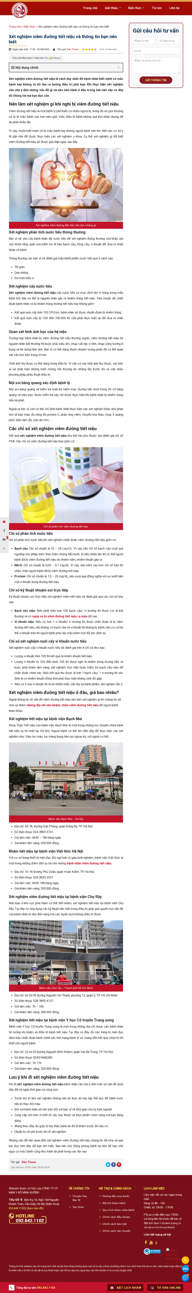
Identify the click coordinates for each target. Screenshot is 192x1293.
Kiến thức (135, 8)
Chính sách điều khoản (116, 1216)
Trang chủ (90, 8)
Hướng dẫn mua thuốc (116, 1196)
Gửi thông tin (155, 80)
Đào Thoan (72, 49)
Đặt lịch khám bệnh (114, 1203)
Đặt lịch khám (128, 1287)
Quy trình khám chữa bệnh (118, 1209)
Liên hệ (174, 8)
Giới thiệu (111, 8)
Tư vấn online (168, 1287)
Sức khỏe (78, 1206)
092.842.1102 (17, 1208)
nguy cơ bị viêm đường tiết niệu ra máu (59, 616)
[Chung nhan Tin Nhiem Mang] (174, 1254)
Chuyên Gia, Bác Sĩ (80, 1198)
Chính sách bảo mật (115, 1223)
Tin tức (157, 8)
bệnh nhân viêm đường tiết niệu (89, 863)
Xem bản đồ (35, 1208)
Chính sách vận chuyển (116, 1230)
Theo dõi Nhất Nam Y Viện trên (28, 58)
